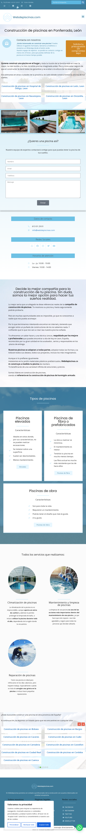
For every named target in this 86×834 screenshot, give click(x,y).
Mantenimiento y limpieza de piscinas (64, 604)
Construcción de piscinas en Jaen (65, 752)
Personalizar (14, 825)
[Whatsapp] (32, 246)
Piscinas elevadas (22, 420)
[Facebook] (37, 246)
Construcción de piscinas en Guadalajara (65, 737)
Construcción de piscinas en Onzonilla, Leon (65, 97)
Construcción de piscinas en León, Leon (65, 86)
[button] (83, 16)
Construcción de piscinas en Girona (65, 729)
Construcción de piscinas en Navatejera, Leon (21, 97)
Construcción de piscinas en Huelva (21, 745)
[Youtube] (54, 246)
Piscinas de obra (43, 490)
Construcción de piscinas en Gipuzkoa (21, 729)
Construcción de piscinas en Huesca (64, 745)
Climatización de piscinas (22, 602)
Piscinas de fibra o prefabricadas (63, 421)
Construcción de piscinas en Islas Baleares (21, 753)
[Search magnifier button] (83, 2)
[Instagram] (43, 246)
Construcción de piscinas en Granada (21, 737)
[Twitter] (48, 246)
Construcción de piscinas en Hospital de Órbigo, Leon (21, 87)
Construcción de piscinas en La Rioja (21, 762)
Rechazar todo (28, 825)
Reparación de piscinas (22, 675)
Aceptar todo (44, 825)
